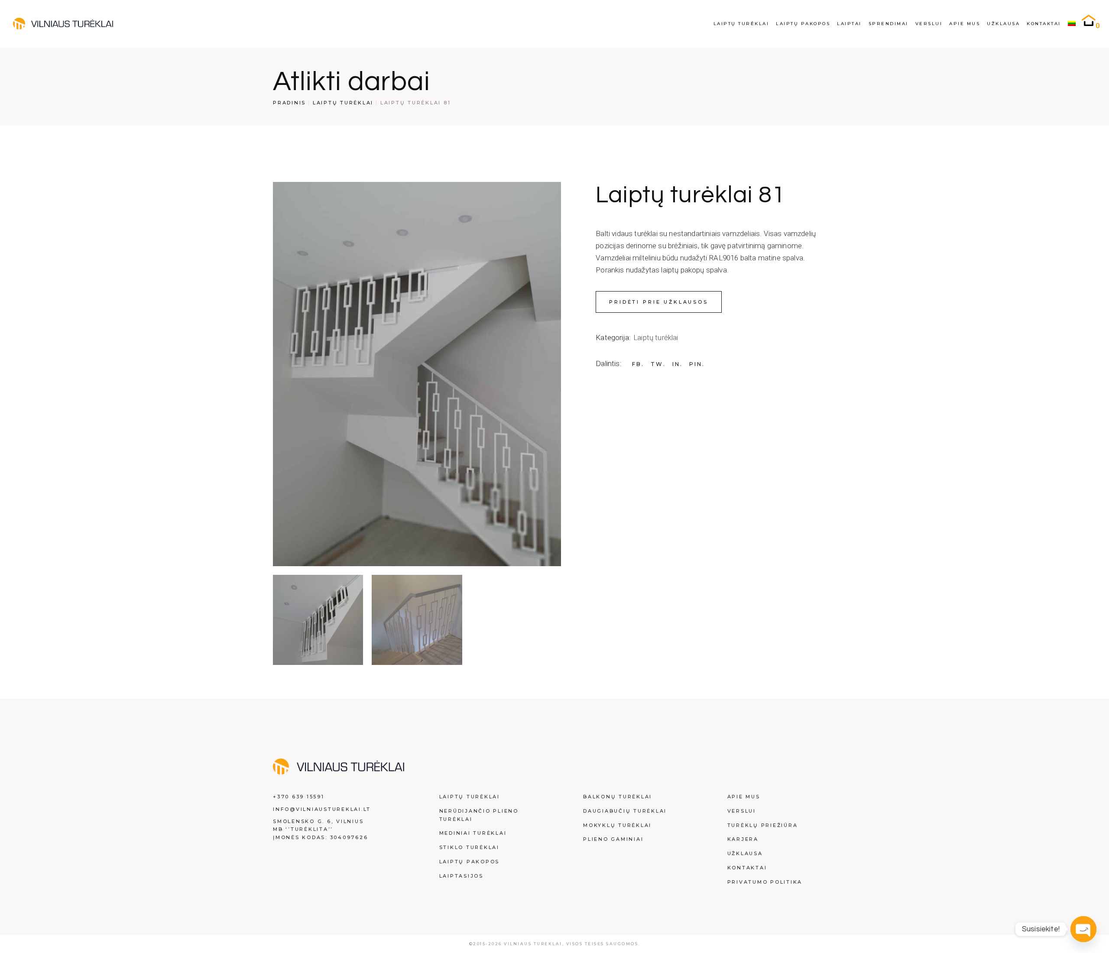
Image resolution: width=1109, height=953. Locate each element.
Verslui (741, 811)
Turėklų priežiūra (762, 825)
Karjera (743, 839)
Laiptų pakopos (469, 862)
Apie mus (743, 797)
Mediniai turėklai (473, 833)
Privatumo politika (765, 882)
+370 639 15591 (298, 797)
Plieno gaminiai (613, 839)
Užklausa (745, 853)
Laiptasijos (461, 876)
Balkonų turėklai (617, 797)
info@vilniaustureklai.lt (322, 809)
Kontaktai (747, 868)
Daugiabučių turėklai (625, 811)
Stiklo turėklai (469, 847)
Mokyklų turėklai (617, 825)
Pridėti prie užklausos (658, 302)
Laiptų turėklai (655, 337)
